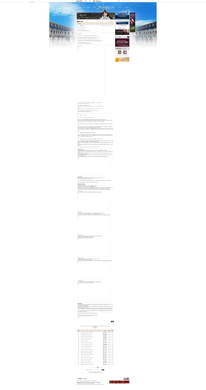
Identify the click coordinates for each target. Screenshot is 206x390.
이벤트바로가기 (122, 32)
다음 (127, 48)
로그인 (119, 1)
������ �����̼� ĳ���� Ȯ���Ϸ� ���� (132, 19)
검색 (103, 369)
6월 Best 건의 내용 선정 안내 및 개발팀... (87, 351)
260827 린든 (124, 45)
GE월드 (89, 7)
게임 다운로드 (118, 18)
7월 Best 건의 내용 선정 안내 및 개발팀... (87, 346)
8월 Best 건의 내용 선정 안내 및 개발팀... (87, 342)
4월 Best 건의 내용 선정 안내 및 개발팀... (87, 357)
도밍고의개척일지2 (126, 45)
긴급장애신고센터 (127, 45)
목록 (112, 321)
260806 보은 (124, 45)
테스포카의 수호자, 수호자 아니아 (86, 359)
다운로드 (119, 7)
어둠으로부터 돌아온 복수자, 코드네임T (87, 332)
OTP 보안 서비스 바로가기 (126, 12)
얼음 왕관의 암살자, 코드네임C (86, 339)
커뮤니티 (94, 7)
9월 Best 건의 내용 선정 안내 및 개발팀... (87, 336)
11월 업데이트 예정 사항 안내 (85, 334)
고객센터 (126, 7)
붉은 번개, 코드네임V (84, 341)
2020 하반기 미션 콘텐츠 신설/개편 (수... (87, 349)
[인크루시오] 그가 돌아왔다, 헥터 (86, 337)
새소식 (78, 7)
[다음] (101, 367)
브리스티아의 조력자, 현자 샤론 (86, 347)
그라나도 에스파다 (103, 7)
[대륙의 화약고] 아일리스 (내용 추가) (86, 362)
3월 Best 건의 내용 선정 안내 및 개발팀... (87, 364)
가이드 (84, 7)
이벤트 (90, 1)
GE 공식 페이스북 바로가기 (127, 12)
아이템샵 (112, 7)
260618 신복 (125, 45)
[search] (123, 37)
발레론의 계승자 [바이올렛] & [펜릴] (86, 352)
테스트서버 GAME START (125, 18)
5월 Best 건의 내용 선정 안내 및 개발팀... (87, 354)
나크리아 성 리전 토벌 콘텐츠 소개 (86, 344)
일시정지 (128, 45)
